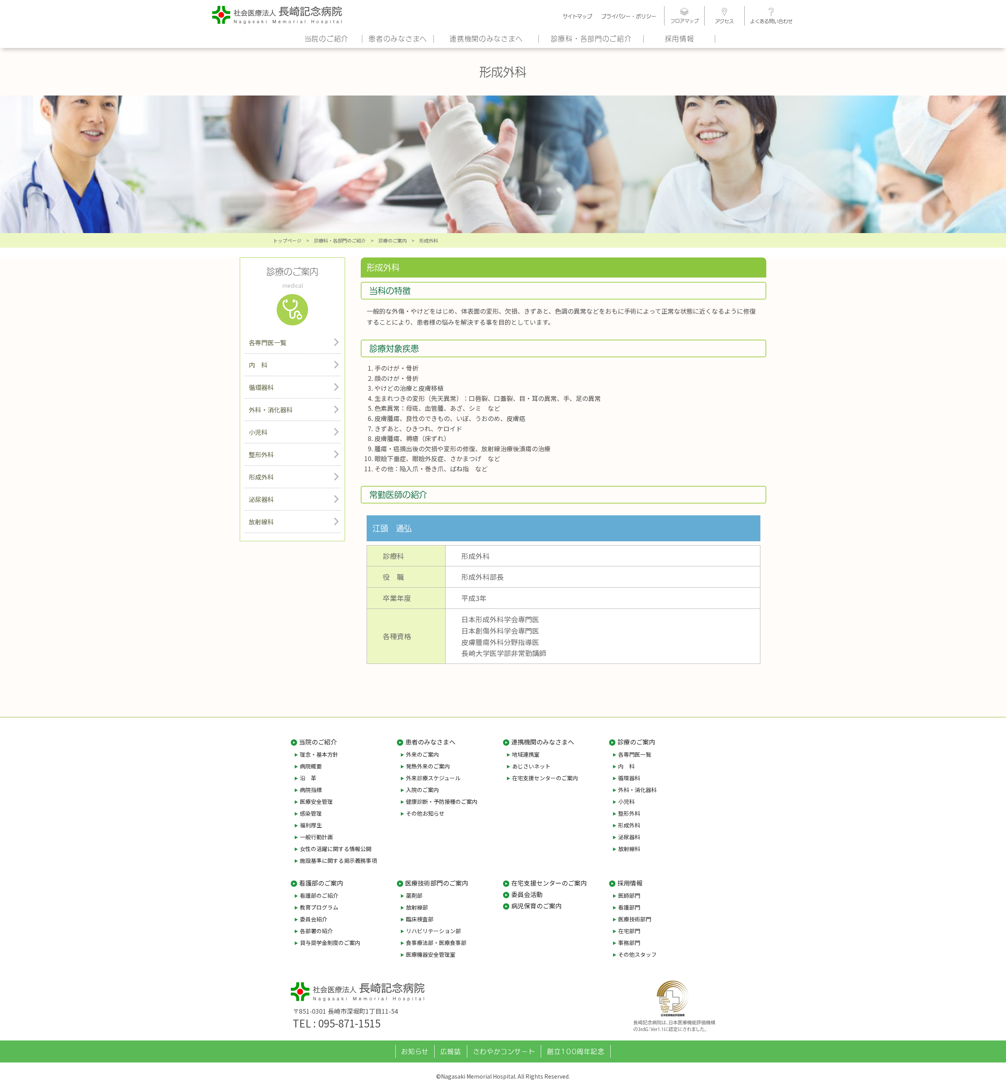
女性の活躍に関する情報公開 (335, 849)
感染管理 (311, 813)
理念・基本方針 (319, 754)
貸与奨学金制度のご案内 (330, 943)
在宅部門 (629, 931)
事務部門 (629, 943)
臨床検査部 (419, 919)
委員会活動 (527, 894)
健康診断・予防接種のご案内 (441, 801)
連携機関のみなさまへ (486, 38)
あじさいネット (531, 766)
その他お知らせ (425, 813)
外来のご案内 (422, 754)
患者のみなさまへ (398, 38)
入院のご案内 (422, 790)
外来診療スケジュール (433, 778)
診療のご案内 (392, 240)
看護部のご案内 (321, 883)
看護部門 (629, 907)
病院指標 (311, 790)
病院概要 (311, 766)
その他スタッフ (637, 954)
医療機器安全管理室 (430, 954)
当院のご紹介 (327, 38)
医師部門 (629, 895)
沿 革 (308, 778)
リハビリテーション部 (433, 931)
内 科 (258, 364)
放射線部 (417, 907)
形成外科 (261, 477)
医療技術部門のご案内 (436, 883)
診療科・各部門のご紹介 (591, 38)
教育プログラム (319, 907)
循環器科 (261, 387)
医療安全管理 (316, 801)
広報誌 (451, 1051)
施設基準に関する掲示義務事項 (338, 860)
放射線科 (261, 521)
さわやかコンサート (504, 1051)
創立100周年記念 (575, 1051)
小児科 (258, 432)
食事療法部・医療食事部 (436, 943)
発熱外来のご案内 (428, 766)
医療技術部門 (634, 919)
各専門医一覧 (267, 342)
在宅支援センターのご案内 (545, 778)
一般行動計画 (316, 837)
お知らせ (414, 1051)
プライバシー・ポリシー (628, 16)
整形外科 (261, 454)
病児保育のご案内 (536, 905)
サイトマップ (577, 16)
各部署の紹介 (316, 931)
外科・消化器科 (271, 409)
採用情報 (679, 38)
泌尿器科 (261, 499)
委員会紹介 (313, 919)
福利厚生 (311, 825)
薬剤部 (414, 895)
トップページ (287, 240)
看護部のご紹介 (319, 895)
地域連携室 (526, 754)
